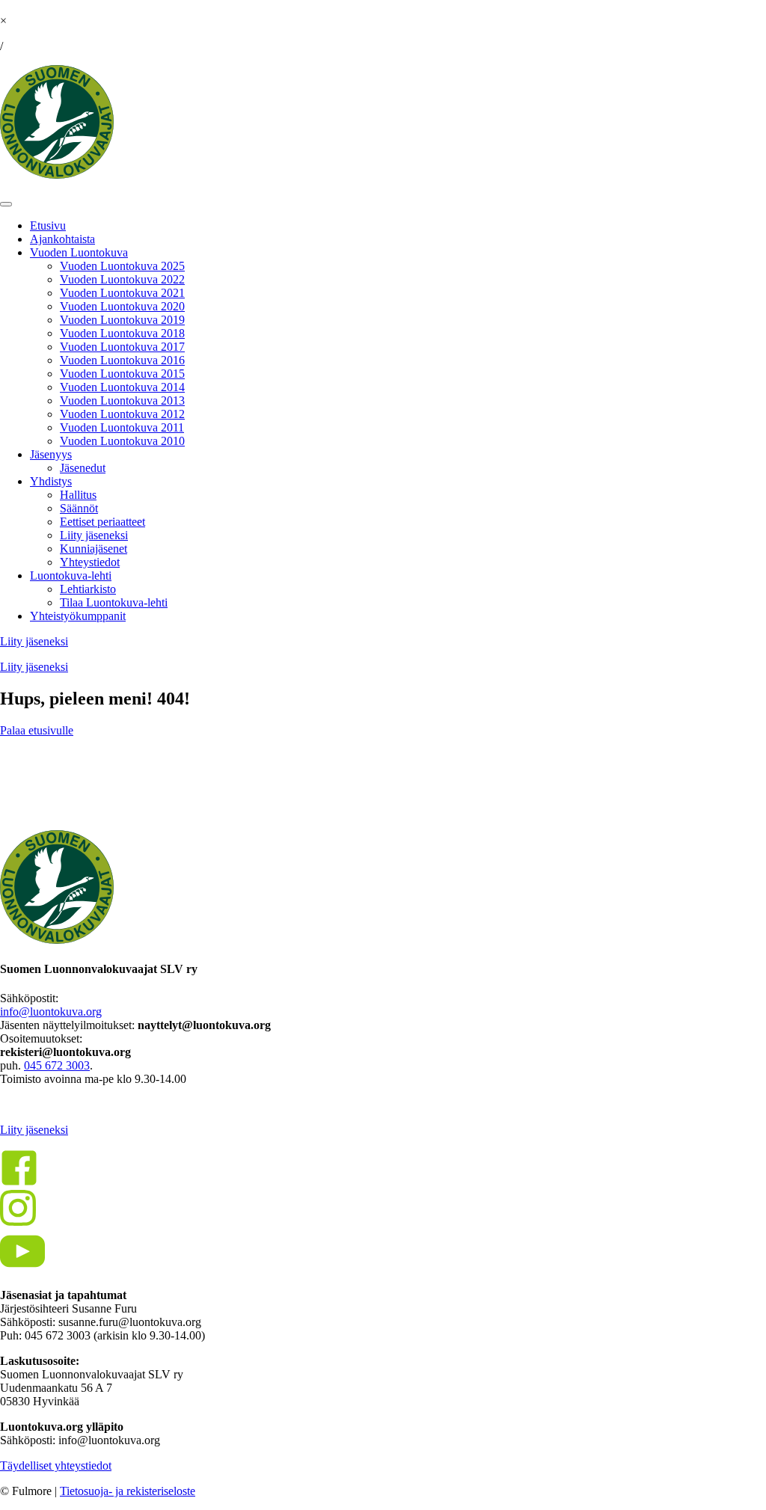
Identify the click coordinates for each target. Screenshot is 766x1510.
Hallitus (78, 494)
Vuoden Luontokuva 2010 (122, 441)
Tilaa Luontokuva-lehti (114, 602)
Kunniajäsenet (93, 548)
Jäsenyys (51, 454)
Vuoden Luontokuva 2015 (122, 373)
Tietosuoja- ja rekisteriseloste (127, 1491)
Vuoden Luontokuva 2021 (122, 292)
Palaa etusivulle (36, 730)
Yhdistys (51, 481)
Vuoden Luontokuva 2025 (122, 266)
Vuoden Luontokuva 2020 (122, 306)
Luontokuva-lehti (70, 575)
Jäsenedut (82, 467)
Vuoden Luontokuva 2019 (122, 319)
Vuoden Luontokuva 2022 (122, 279)
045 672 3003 (57, 1065)
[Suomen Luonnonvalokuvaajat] (57, 174)
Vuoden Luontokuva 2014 (122, 387)
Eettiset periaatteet (102, 521)
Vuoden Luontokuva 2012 (122, 414)
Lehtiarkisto (88, 589)
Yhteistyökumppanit (78, 616)
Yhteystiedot (90, 562)
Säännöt (79, 508)
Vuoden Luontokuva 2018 (122, 333)
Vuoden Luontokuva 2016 (122, 360)
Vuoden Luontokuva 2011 (122, 427)
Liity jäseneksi (94, 535)
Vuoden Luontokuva (79, 252)
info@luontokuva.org (51, 1011)
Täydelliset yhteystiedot (55, 1465)
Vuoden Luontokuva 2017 (122, 346)
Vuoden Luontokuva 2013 (122, 400)
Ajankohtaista (62, 239)
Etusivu (48, 225)
